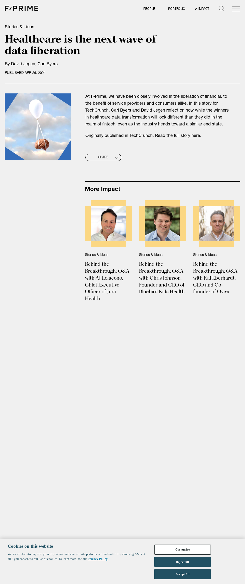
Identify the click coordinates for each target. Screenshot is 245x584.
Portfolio (176, 9)
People (149, 9)
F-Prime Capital (21, 8)
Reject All (182, 562)
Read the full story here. (178, 136)
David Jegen (23, 64)
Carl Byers (48, 64)
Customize (182, 549)
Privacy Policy (98, 559)
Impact (203, 9)
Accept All (182, 574)
